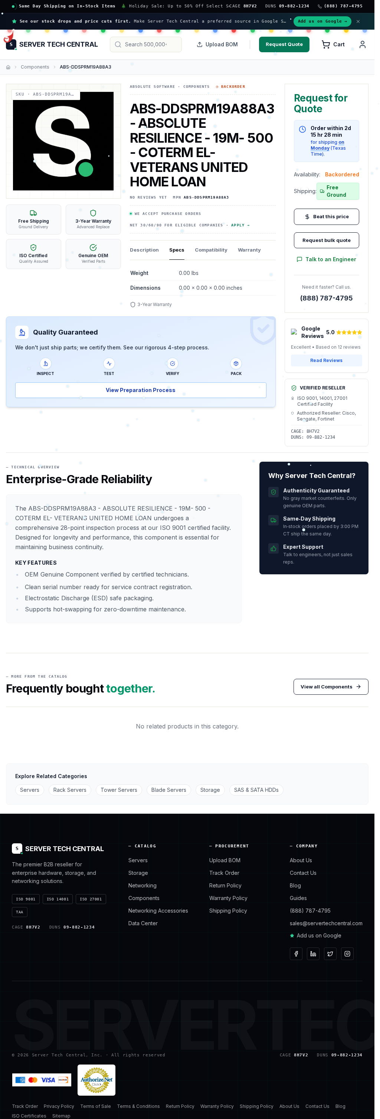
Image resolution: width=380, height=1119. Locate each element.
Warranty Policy (228, 898)
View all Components (327, 687)
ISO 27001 (91, 899)
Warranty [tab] (249, 250)
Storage (210, 790)
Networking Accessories (158, 910)
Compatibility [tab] (211, 250)
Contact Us (303, 873)
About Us (301, 860)
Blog (295, 885)
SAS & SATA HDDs (256, 790)
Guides (298, 898)
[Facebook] (296, 953)
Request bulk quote (326, 240)
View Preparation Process (141, 390)
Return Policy (225, 885)
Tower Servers (119, 790)
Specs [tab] (176, 250)
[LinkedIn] (313, 953)
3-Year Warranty (154, 304)
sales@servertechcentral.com (326, 923)
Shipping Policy (228, 910)
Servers (29, 790)
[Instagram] (347, 953)
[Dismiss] (358, 21)
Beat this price (331, 216)
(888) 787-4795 (326, 298)
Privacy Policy (59, 1106)
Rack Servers (69, 790)
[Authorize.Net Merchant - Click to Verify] (96, 1080)
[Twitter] (330, 953)
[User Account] (362, 44)
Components (35, 67)
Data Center (143, 923)
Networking (142, 885)
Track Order (224, 873)
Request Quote (284, 44)
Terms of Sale (95, 1106)
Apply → (240, 225)
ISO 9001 (26, 899)
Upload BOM (222, 44)
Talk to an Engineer (330, 259)
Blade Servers (168, 790)
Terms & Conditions (138, 1106)
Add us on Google (322, 21)
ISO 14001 (58, 899)
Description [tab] (144, 250)
